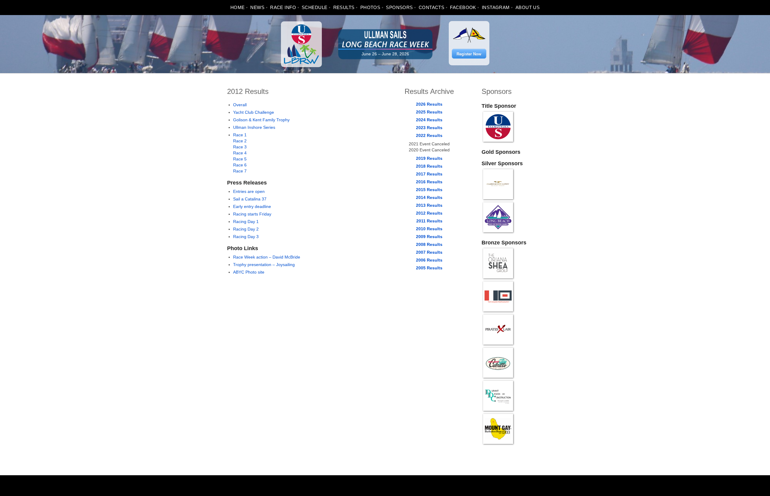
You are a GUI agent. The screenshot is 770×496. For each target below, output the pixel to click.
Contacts (432, 7)
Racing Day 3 (246, 236)
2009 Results (429, 236)
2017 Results (429, 174)
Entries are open (249, 191)
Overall (240, 104)
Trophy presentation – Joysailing (264, 264)
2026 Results (429, 104)
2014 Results (429, 197)
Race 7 (240, 171)
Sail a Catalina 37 (249, 199)
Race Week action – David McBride (266, 257)
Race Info (283, 7)
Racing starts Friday (252, 214)
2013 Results (429, 205)
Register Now (469, 54)
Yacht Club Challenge (253, 112)
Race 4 (240, 152)
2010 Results (429, 228)
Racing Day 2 (246, 229)
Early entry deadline (252, 206)
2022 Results (429, 135)
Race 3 (240, 146)
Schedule (315, 7)
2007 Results (429, 252)
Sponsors (399, 7)
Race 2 (240, 140)
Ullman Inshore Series (254, 127)
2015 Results (429, 189)
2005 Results (429, 267)
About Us (528, 7)
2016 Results (429, 181)
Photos (370, 7)
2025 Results (429, 112)
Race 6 (240, 165)
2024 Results (429, 119)
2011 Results (429, 221)
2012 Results (429, 213)
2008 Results (429, 244)
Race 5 (240, 159)
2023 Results (429, 127)
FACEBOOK (463, 7)
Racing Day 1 (246, 221)
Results (344, 7)
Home (237, 7)
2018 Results (429, 166)
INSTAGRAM (496, 7)
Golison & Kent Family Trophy (261, 119)
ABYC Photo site (248, 272)
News (257, 7)
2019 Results (429, 158)
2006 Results (429, 260)
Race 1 (240, 134)
